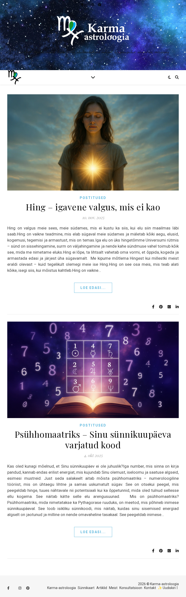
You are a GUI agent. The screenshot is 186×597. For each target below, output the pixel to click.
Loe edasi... (93, 288)
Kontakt (150, 588)
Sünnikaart (86, 588)
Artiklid (101, 588)
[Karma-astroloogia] (93, 35)
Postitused (93, 198)
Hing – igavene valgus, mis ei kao (93, 207)
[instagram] (20, 588)
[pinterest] (28, 588)
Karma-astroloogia (61, 588)
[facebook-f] (8, 588)
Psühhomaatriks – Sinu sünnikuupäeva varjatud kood (93, 439)
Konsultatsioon (130, 588)
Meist (113, 588)
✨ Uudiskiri (167, 588)
